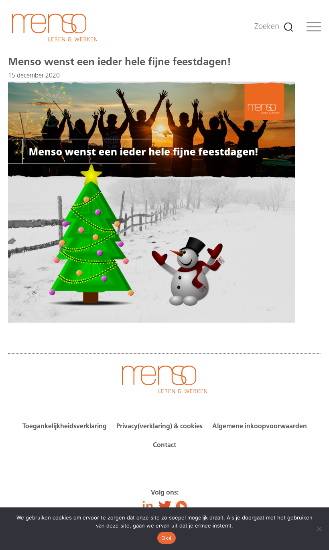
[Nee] (319, 529)
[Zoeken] (288, 27)
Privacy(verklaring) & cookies (159, 426)
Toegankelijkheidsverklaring (64, 426)
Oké (166, 538)
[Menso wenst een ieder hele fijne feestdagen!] (151, 321)
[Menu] (314, 27)
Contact (164, 445)
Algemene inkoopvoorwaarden (259, 426)
